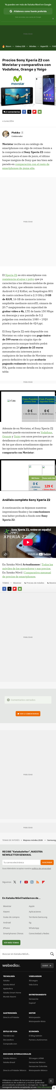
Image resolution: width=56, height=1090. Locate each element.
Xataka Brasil (9, 1062)
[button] (17, 132)
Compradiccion (10, 1043)
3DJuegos (33, 980)
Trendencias (8, 1035)
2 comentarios (13, 111)
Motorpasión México (38, 1070)
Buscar (52, 954)
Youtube (26, 881)
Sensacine (33, 998)
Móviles (32, 46)
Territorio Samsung (38, 917)
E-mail (40, 112)
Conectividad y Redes (39, 933)
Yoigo (17, 436)
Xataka (6, 980)
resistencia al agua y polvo (18, 279)
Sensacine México (37, 1062)
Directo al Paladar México (14, 1070)
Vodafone (46, 432)
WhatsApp (34, 927)
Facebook (24, 112)
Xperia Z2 (11, 275)
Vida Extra (33, 984)
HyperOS (44, 46)
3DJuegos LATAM (36, 1058)
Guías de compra (11, 917)
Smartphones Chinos (13, 933)
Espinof (32, 1002)
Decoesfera (8, 1039)
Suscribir (47, 862)
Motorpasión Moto (37, 1021)
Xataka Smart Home (12, 992)
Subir (45, 965)
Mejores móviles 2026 (33, 840)
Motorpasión (34, 1017)
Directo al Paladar (11, 1017)
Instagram (32, 881)
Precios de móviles (35, 582)
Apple (31, 906)
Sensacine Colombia (38, 1066)
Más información (44, 1087)
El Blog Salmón (35, 1035)
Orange (6, 436)
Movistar (17, 582)
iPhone (6, 927)
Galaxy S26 (20, 46)
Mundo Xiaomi (9, 996)
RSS (37, 881)
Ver (29, 713)
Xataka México (10, 1058)
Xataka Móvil (9, 984)
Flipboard (34, 112)
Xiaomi (6, 911)
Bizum (8, 46)
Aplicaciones (35, 911)
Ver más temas (11, 942)
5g (30, 922)
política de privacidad (41, 868)
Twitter (29, 112)
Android (7, 922)
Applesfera (8, 988)
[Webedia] (11, 967)
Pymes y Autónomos (38, 1039)
